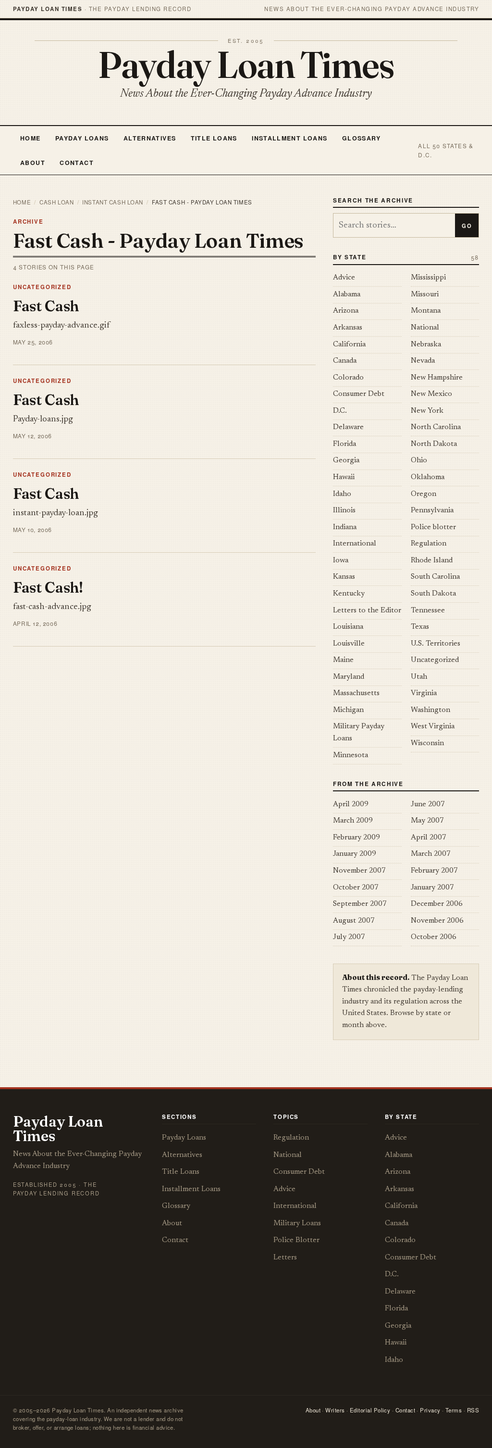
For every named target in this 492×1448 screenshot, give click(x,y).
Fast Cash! (48, 587)
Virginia (424, 693)
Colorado (348, 377)
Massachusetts (356, 693)
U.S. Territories (435, 644)
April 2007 (428, 837)
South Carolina (435, 577)
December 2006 (437, 904)
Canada (345, 361)
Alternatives (149, 138)
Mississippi (428, 277)
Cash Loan (56, 202)
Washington (430, 710)
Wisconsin (427, 743)
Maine (343, 660)
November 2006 (437, 921)
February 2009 (356, 837)
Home (30, 138)
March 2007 (431, 854)
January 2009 (354, 854)
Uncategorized (42, 287)
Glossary (361, 138)
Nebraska (426, 344)
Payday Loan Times (246, 64)
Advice (344, 277)
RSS (473, 1410)
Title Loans (214, 138)
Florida (344, 444)
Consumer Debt (358, 394)
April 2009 (351, 804)
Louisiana (348, 627)
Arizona (345, 311)
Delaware (348, 427)
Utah (419, 677)
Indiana (345, 527)
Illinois (344, 510)
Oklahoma (427, 477)
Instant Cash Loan (112, 202)
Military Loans (297, 1223)
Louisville (349, 644)
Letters (285, 1257)
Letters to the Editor (367, 610)
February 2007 (434, 871)
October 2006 (433, 937)
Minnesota (350, 755)
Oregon (423, 494)
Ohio (419, 460)
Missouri (425, 294)
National (425, 327)
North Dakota (434, 444)
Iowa (340, 560)
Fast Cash (46, 306)
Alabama (346, 294)
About (32, 162)
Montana (426, 311)
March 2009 (353, 821)
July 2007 (349, 937)
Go (466, 225)
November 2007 (359, 871)
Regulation (428, 543)
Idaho (342, 494)
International (354, 543)
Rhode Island (432, 560)
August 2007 (354, 921)
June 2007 (428, 804)
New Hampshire (437, 377)
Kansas (344, 577)
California (349, 344)
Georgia (346, 460)
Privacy (430, 1410)
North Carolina (436, 427)
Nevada (423, 361)
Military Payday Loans (358, 732)
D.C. (340, 411)
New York (427, 411)
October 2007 (356, 887)
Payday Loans (82, 138)
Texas (420, 627)
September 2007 (360, 904)
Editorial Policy (370, 1410)
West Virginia (433, 726)
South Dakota (433, 593)
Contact (77, 162)
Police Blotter (296, 1240)
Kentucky (349, 593)
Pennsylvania (432, 510)
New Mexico (431, 394)
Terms (453, 1410)
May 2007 (427, 821)
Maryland (348, 677)
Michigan (348, 710)
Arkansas (347, 327)
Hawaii (344, 477)
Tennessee (428, 610)
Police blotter (433, 527)
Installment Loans (289, 138)
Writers (334, 1410)
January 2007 (432, 887)
